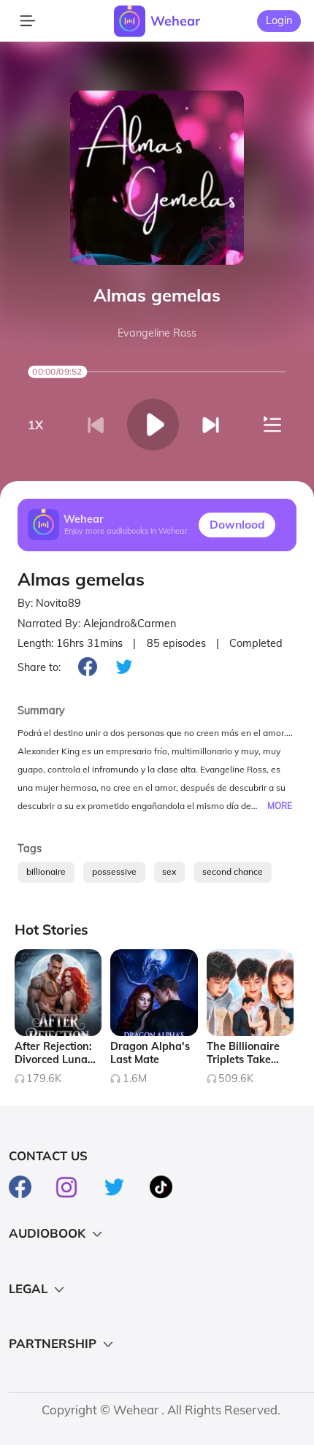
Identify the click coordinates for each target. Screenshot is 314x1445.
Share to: (39, 667)
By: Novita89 (49, 603)
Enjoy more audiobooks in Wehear (126, 531)
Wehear (175, 20)
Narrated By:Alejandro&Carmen (97, 624)
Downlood (237, 524)
